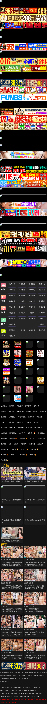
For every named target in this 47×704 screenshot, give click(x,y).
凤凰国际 (12, 417)
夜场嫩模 (21, 428)
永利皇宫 (22, 433)
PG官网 (11, 406)
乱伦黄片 (36, 422)
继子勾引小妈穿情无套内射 (12, 500)
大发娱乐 (4, 433)
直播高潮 (31, 417)
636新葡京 (41, 433)
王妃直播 (28, 422)
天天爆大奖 (42, 438)
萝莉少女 (42, 284)
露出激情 (22, 319)
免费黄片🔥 (13, 438)
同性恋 (42, 324)
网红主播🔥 (5, 460)
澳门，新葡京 (13, 444)
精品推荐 (12, 284)
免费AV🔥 (33, 455)
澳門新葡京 (13, 433)
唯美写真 (32, 319)
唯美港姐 (32, 295)
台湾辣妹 (12, 295)
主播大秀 (20, 422)
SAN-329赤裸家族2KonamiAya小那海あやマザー (35, 611)
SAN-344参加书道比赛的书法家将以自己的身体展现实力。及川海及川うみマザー (12, 566)
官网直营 (28, 406)
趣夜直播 (12, 428)
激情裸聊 (4, 438)
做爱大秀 (32, 444)
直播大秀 (40, 444)
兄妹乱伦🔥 (34, 449)
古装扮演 (12, 307)
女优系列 (22, 307)
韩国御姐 (22, 295)
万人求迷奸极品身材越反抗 (12, 521)
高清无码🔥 (23, 455)
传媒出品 (12, 324)
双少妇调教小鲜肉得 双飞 (35, 520)
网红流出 (32, 301)
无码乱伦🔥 (23, 438)
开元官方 (33, 438)
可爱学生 (32, 307)
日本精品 (22, 290)
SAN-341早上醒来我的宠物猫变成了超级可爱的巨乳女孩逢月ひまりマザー (12, 587)
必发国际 (29, 428)
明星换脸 (22, 313)
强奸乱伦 (22, 284)
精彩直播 (39, 417)
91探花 (22, 301)
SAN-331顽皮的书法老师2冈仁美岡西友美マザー (12, 610)
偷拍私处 (4, 428)
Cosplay (32, 290)
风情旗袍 (12, 313)
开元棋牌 (20, 406)
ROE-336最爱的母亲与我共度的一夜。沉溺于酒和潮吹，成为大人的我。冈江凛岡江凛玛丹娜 (12, 659)
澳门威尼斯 (4, 449)
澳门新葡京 (38, 428)
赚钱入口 (14, 455)
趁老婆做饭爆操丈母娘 (11, 481)
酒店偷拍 (11, 422)
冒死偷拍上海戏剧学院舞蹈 (35, 500)
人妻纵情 (32, 330)
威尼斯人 (4, 406)
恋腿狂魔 (42, 307)
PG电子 (3, 411)
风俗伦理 (42, 330)
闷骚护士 (42, 313)
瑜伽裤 (32, 313)
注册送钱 (11, 411)
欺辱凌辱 (12, 301)
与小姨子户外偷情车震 (34, 481)
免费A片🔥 (24, 449)
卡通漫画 (12, 319)
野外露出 (42, 301)
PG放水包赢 (22, 417)
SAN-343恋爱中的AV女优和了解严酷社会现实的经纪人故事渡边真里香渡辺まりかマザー (35, 566)
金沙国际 (4, 444)
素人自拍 (42, 290)
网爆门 (42, 319)
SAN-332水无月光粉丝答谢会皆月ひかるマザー (35, 656)
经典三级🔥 (15, 449)
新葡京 (35, 411)
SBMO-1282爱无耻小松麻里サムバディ (34, 633)
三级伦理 (12, 290)
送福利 (28, 411)
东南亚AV (42, 295)
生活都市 (12, 330)
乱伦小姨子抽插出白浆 (11, 540)
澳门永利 (36, 406)
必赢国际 (4, 417)
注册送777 (20, 411)
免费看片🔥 (31, 433)
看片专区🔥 (5, 455)
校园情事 (22, 330)
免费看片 (24, 444)
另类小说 (12, 336)
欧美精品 (32, 284)
